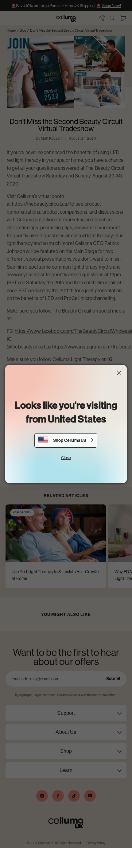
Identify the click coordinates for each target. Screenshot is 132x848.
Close (66, 458)
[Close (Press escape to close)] (119, 373)
